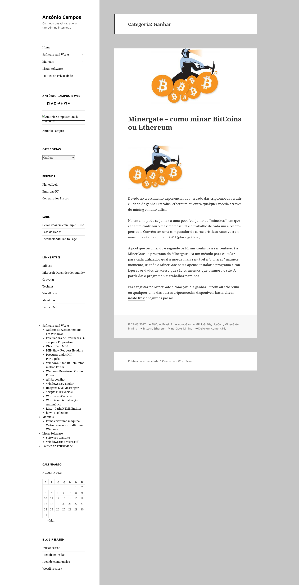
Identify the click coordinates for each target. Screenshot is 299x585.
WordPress (49, 293)
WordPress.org (52, 568)
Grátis (207, 324)
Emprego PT (50, 191)
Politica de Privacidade (57, 76)
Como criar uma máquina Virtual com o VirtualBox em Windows (65, 425)
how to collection (57, 413)
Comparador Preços (55, 198)
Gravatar (48, 279)
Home (46, 47)
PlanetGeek (49, 184)
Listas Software (52, 69)
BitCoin (156, 324)
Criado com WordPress (177, 361)
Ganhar (190, 324)
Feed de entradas (53, 555)
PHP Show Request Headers (64, 350)
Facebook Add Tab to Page (59, 239)
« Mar (51, 520)
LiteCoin (218, 324)
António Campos (61, 17)
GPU (199, 324)
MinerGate (136, 254)
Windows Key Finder (60, 384)
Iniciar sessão (51, 548)
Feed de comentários (56, 562)
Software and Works (55, 54)
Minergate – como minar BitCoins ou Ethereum (184, 123)
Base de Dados (51, 232)
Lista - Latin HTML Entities (63, 408)
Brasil (166, 324)
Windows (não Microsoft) (62, 442)
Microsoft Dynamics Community (63, 273)
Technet (47, 286)
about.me (48, 300)
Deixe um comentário (212, 328)
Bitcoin (147, 328)
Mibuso (47, 266)
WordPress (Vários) (59, 396)
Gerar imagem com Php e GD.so (63, 225)
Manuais (48, 61)
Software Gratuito (58, 438)
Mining (132, 328)
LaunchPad (49, 307)
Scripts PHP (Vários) (59, 392)
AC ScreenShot (55, 379)
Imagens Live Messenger (62, 388)
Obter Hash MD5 (57, 346)
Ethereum (177, 324)
